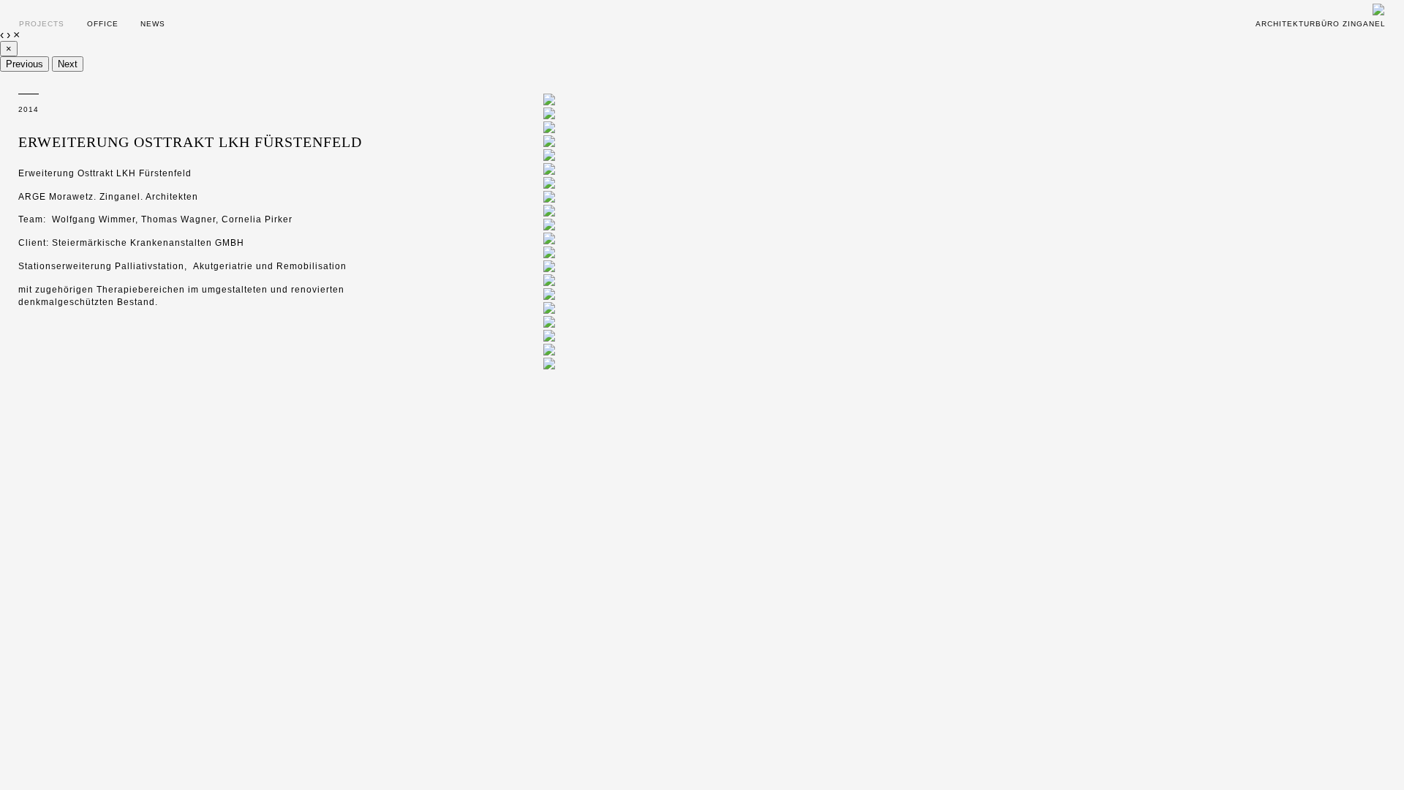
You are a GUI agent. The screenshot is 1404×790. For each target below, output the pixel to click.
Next (68, 64)
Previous (24, 64)
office (102, 24)
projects (41, 24)
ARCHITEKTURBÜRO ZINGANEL (1321, 24)
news (152, 24)
